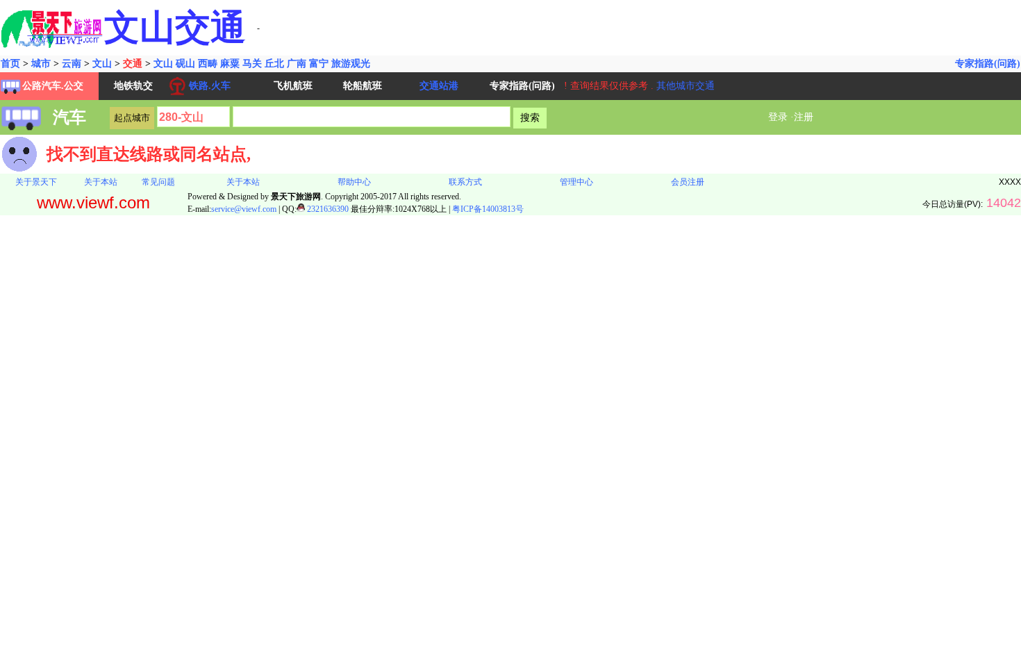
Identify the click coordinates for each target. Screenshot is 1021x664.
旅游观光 (350, 63)
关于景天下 (36, 182)
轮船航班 (362, 86)
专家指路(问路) (987, 63)
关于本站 (100, 182)
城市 (41, 63)
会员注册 (687, 182)
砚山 (185, 63)
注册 (803, 117)
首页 (10, 63)
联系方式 (465, 182)
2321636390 (327, 209)
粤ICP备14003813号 (488, 209)
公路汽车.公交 (52, 86)
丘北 (274, 63)
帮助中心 (354, 182)
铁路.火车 (210, 86)
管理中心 (576, 182)
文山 (102, 63)
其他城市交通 (685, 86)
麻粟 (230, 63)
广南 (296, 63)
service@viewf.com (243, 209)
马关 (252, 63)
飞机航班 (293, 86)
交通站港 (439, 86)
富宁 (319, 63)
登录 (778, 117)
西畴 (207, 63)
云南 (71, 63)
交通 (132, 63)
